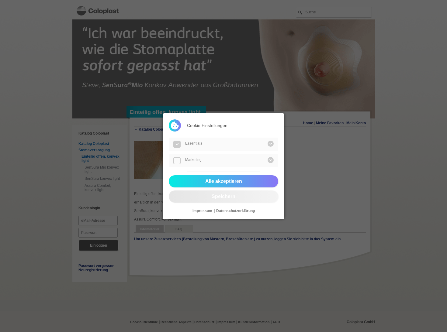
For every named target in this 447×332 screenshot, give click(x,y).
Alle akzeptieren (223, 181)
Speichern (223, 196)
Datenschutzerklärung (235, 211)
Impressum (202, 211)
